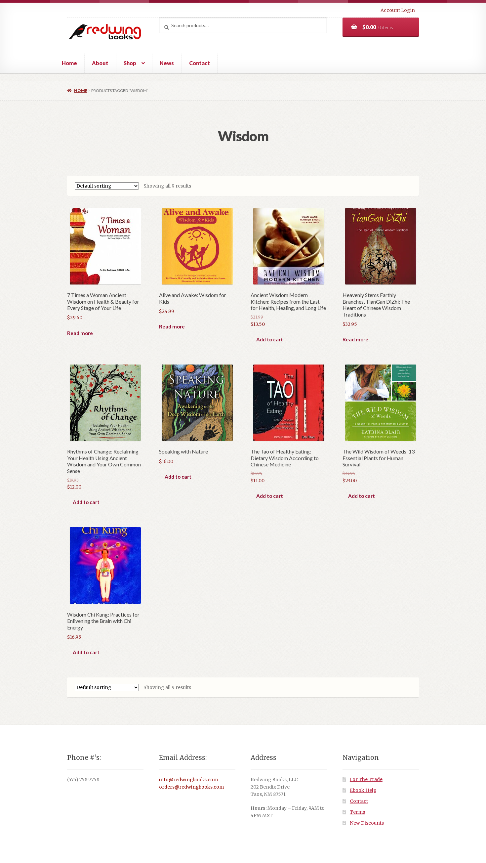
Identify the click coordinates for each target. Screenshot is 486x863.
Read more (80, 333)
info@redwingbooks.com (188, 780)
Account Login (398, 10)
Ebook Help (363, 790)
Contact (199, 63)
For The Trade (366, 779)
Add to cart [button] (269, 339)
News (167, 63)
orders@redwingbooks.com (191, 787)
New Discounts (367, 823)
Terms (357, 812)
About (100, 63)
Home (69, 63)
